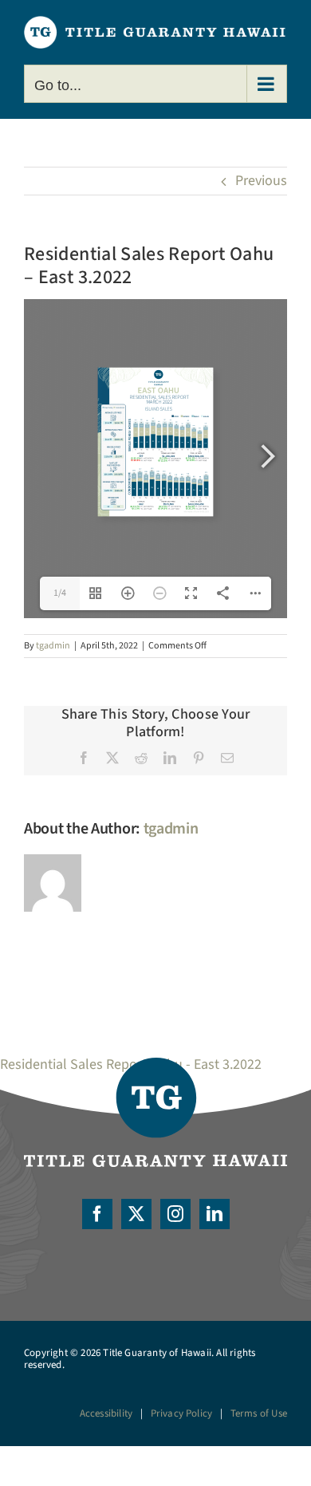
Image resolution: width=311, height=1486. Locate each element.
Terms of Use (258, 1413)
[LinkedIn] (214, 1214)
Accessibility (106, 1413)
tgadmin (53, 645)
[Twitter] (136, 1214)
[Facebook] (97, 1214)
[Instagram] (175, 1214)
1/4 (59, 593)
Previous (261, 181)
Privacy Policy (182, 1413)
